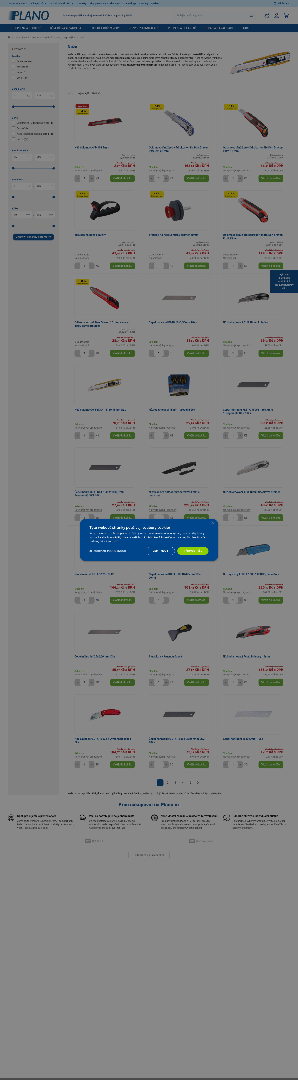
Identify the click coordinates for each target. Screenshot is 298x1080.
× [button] (212, 523)
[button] (108, 551)
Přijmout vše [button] (193, 551)
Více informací (109, 541)
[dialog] (149, 540)
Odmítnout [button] (160, 551)
